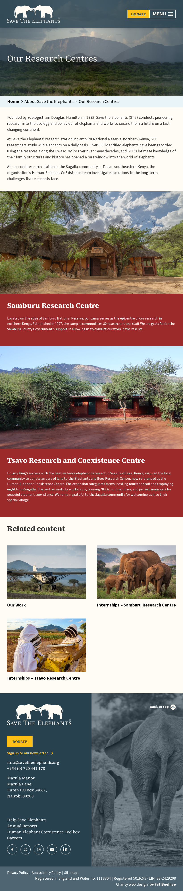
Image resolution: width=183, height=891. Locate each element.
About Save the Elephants (49, 101)
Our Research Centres (99, 101)
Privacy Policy (17, 872)
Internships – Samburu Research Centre (136, 605)
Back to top (159, 706)
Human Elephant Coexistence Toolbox (43, 832)
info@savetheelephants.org (33, 762)
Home (13, 101)
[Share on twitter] (26, 849)
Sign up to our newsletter (27, 753)
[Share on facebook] (12, 849)
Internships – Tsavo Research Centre (43, 678)
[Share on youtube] (52, 849)
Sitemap (70, 872)
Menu (159, 13)
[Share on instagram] (39, 849)
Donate (138, 14)
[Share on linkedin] (65, 849)
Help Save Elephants (26, 820)
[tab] (15, 101)
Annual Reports (22, 826)
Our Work (16, 605)
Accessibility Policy (46, 872)
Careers (14, 838)
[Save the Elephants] (33, 14)
